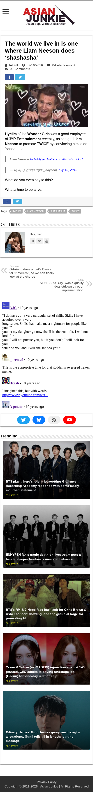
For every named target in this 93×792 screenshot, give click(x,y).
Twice (75, 211)
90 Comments (20, 69)
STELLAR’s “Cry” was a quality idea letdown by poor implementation (62, 285)
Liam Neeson (35, 211)
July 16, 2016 (67, 170)
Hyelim (16, 211)
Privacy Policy (46, 782)
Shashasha (57, 211)
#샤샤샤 (35, 159)
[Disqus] (46, 356)
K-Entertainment (63, 65)
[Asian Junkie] (46, 14)
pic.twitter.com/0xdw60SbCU (62, 159)
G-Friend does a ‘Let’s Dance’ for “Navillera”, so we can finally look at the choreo (31, 271)
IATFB (13, 65)
